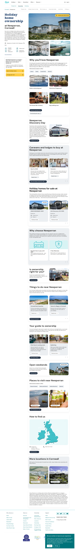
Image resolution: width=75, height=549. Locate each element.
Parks (7, 515)
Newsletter (8, 521)
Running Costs (37, 525)
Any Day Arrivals (10, 525)
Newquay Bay (54, 479)
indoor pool (60, 63)
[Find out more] (38, 399)
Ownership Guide (52, 9)
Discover (25, 515)
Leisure (31, 71)
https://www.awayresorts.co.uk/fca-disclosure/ (42, 499)
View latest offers (34, 357)
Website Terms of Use (50, 517)
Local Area (60, 9)
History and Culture (44, 386)
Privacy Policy (48, 523)
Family (37, 71)
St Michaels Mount (36, 403)
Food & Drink (43, 71)
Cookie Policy (48, 525)
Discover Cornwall (34, 319)
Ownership (20, 6)
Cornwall (7, 9)
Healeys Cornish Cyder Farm (58, 403)
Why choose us (43, 9)
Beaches (61, 386)
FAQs (46, 515)
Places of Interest (33, 386)
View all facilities (8, 54)
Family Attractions (53, 386)
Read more (34, 313)
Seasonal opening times (35, 110)
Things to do (23, 9)
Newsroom (25, 523)
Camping (27, 6)
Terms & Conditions (49, 521)
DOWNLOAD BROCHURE (63, 15)
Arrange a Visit (37, 527)
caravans (13, 34)
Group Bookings (9, 523)
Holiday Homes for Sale (33, 9)
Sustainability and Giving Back (27, 518)
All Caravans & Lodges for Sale (37, 530)
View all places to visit (35, 409)
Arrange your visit (34, 140)
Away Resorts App (10, 528)
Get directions (33, 452)
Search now (34, 177)
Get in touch (48, 519)
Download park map (34, 113)
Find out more (35, 219)
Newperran (13, 6)
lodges (18, 33)
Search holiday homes (11, 71)
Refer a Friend (26, 529)
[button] (65, 181)
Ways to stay (9, 517)
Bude (32, 479)
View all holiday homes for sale (37, 181)
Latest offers (9, 519)
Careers (25, 520)
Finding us (67, 9)
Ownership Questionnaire (37, 516)
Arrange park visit (11, 74)
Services (50, 71)
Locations (36, 520)
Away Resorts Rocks (27, 525)
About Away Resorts (27, 527)
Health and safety (49, 530)
